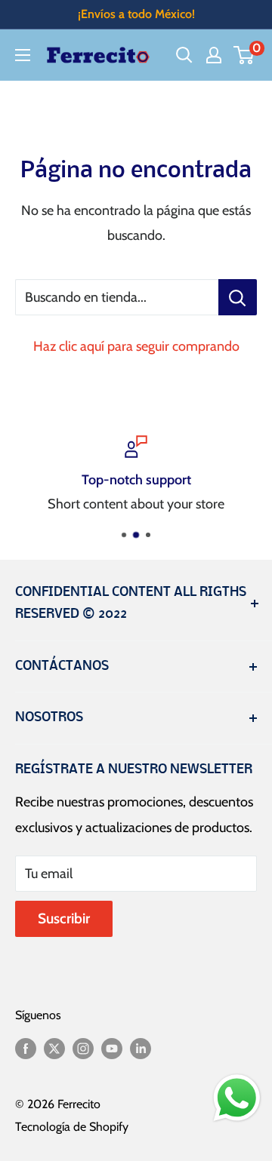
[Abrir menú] (22, 55)
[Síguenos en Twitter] (54, 1048)
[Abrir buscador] (184, 55)
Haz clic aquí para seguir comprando (136, 346)
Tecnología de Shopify (71, 1127)
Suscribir (64, 918)
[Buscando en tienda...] (237, 297)
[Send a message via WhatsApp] (236, 1098)
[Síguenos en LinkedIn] (140, 1048)
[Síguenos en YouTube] (111, 1048)
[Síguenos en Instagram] (83, 1048)
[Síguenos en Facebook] (25, 1048)
